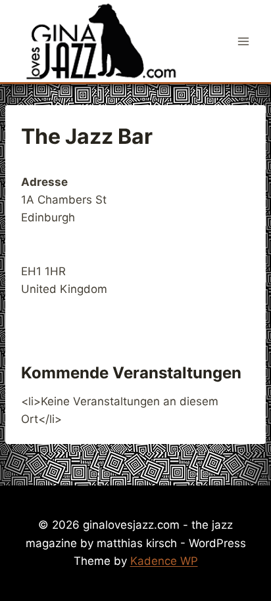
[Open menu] (243, 41)
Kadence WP (164, 561)
